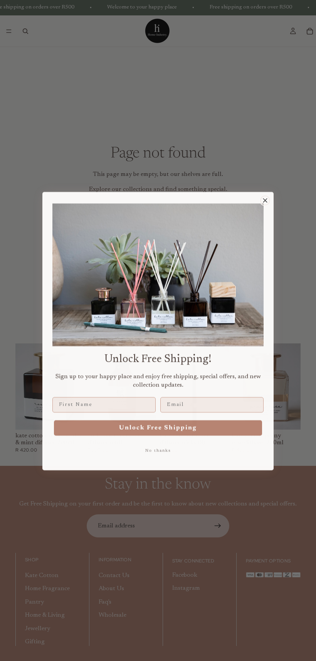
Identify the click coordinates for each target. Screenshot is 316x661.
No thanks (158, 450)
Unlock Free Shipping (158, 427)
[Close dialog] (265, 199)
